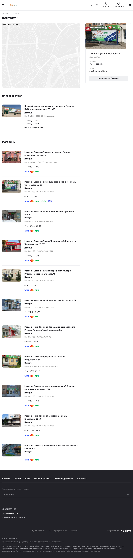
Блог (27, 478)
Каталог (6, 478)
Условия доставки (64, 478)
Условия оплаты (42, 478)
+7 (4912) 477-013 (31, 167)
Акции (17, 478)
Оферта (74, 531)
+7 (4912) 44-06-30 (32, 226)
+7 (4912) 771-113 (31, 285)
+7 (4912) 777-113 (31, 196)
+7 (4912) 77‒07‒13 (32, 371)
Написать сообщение (108, 78)
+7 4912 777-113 (95, 64)
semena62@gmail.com (33, 127)
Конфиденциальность (58, 531)
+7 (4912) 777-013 (31, 256)
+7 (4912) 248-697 (32, 312)
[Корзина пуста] (129, 5)
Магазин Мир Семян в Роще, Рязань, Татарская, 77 (50, 300)
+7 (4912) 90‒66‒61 (32, 430)
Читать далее (94, 551)
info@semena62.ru (98, 71)
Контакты (82, 478)
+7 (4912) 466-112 (31, 121)
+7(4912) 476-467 (31, 341)
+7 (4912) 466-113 (31, 124)
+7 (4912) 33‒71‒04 (32, 401)
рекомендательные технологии (51, 542)
